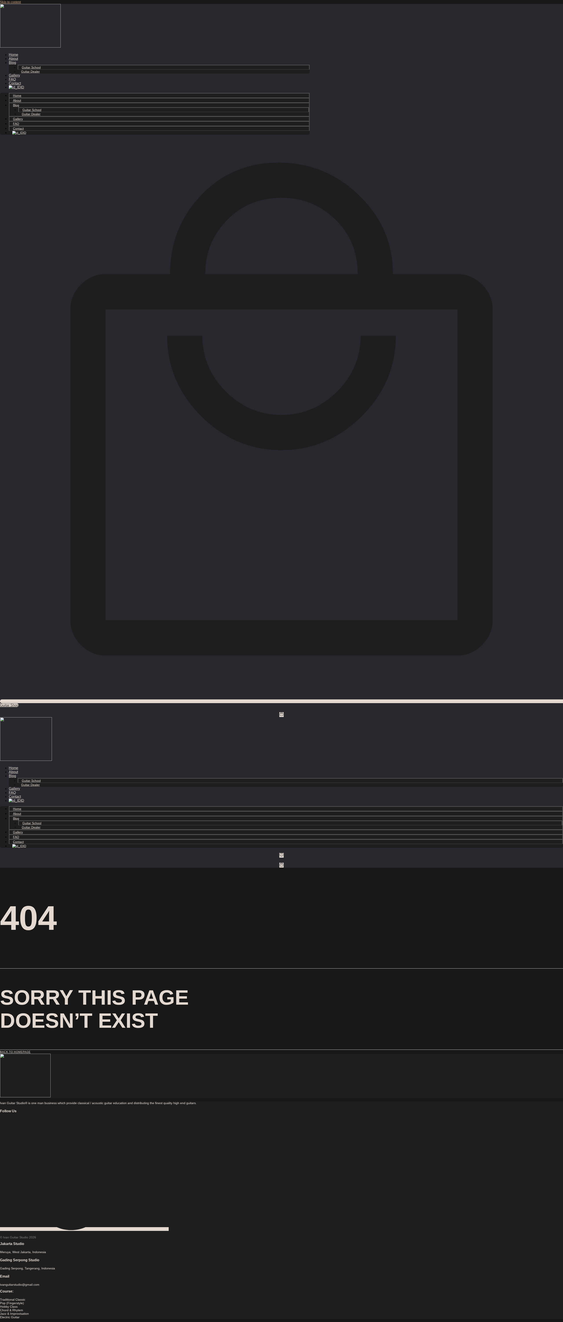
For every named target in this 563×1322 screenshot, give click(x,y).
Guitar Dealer (30, 71)
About (13, 59)
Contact (15, 83)
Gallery (14, 75)
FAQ (12, 79)
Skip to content (10, 2)
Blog (12, 62)
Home (13, 55)
